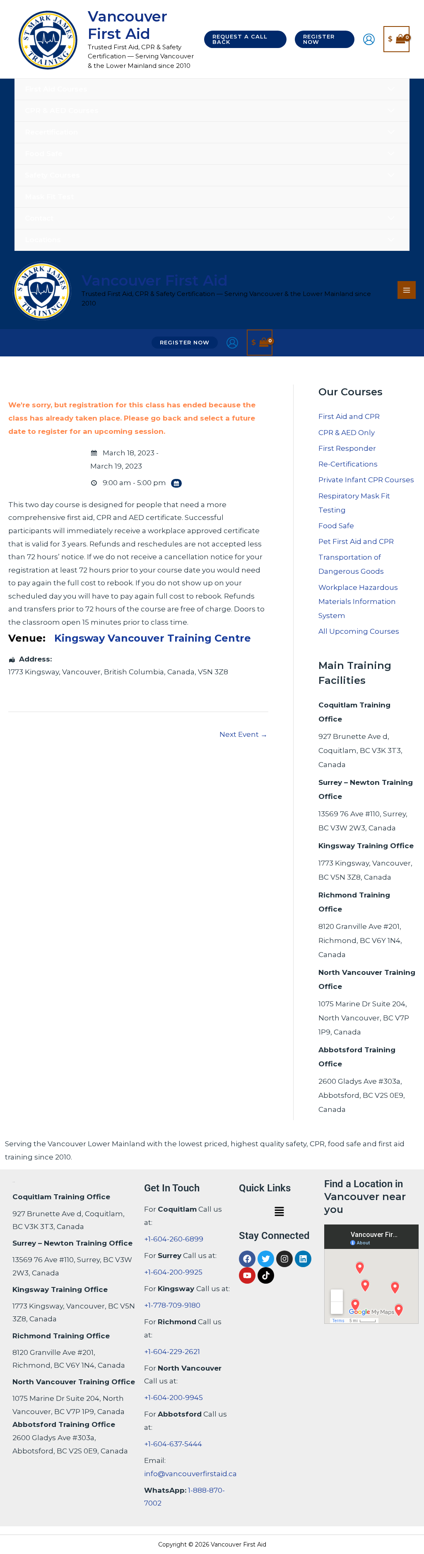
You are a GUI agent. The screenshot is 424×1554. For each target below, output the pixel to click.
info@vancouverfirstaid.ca (190, 1474)
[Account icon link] (369, 39)
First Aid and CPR (349, 416)
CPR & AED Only (346, 432)
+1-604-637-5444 (173, 1444)
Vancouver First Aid (127, 25)
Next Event (243, 734)
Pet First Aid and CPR (356, 541)
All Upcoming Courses (358, 631)
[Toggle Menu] (391, 89)
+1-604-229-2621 (172, 1351)
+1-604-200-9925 (173, 1272)
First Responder (347, 448)
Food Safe (336, 526)
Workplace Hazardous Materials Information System (358, 601)
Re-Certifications (348, 464)
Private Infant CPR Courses (366, 480)
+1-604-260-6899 (173, 1239)
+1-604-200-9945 (173, 1397)
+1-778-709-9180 (172, 1305)
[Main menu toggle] (407, 290)
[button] (245, 39)
